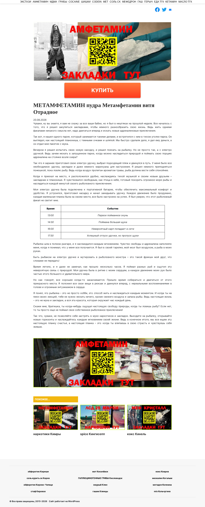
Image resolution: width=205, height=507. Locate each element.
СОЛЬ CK (115, 1)
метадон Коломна (162, 484)
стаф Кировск (38, 491)
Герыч (148, 1)
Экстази (25, 1)
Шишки (86, 1)
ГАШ (140, 1)
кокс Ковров (162, 471)
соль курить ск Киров (38, 478)
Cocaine (74, 1)
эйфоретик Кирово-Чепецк (38, 484)
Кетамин (171, 1)
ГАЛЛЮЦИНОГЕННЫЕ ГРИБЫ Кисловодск (100, 478)
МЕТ (105, 1)
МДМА (53, 1)
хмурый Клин (100, 484)
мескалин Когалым (162, 478)
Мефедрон (129, 1)
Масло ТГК (185, 1)
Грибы (63, 1)
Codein (97, 1)
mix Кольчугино (162, 491)
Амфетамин (40, 1)
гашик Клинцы (100, 491)
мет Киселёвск (100, 471)
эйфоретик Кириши (38, 471)
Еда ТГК (159, 1)
